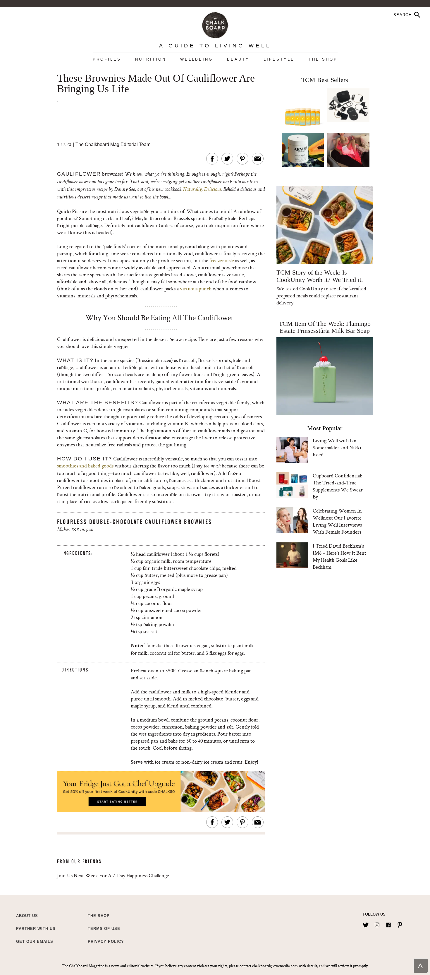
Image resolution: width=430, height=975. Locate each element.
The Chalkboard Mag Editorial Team (112, 144)
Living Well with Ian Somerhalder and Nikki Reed (337, 447)
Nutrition (150, 59)
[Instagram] (377, 924)
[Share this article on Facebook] (212, 158)
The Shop (323, 59)
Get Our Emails (34, 941)
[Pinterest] (400, 924)
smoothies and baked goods (85, 465)
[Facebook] (388, 924)
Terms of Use (104, 928)
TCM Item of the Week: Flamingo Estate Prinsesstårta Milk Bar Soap (325, 327)
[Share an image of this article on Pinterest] (242, 158)
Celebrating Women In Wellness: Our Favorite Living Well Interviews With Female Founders (337, 521)
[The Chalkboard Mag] (215, 23)
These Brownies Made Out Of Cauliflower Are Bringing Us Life (156, 84)
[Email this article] (257, 158)
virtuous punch (195, 288)
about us (27, 916)
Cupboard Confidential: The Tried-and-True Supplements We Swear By (338, 486)
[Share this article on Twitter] (227, 158)
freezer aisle (221, 260)
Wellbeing (196, 59)
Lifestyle (279, 59)
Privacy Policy (106, 941)
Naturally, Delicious (202, 189)
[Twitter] (366, 924)
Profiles (107, 59)
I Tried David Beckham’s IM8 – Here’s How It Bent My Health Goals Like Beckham (339, 556)
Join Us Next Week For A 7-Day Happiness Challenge (113, 875)
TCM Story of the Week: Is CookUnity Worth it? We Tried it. (319, 276)
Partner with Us (36, 928)
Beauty (238, 59)
